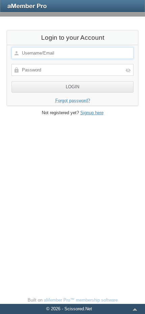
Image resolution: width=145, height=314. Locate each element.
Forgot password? (72, 100)
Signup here (92, 112)
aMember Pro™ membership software (81, 300)
